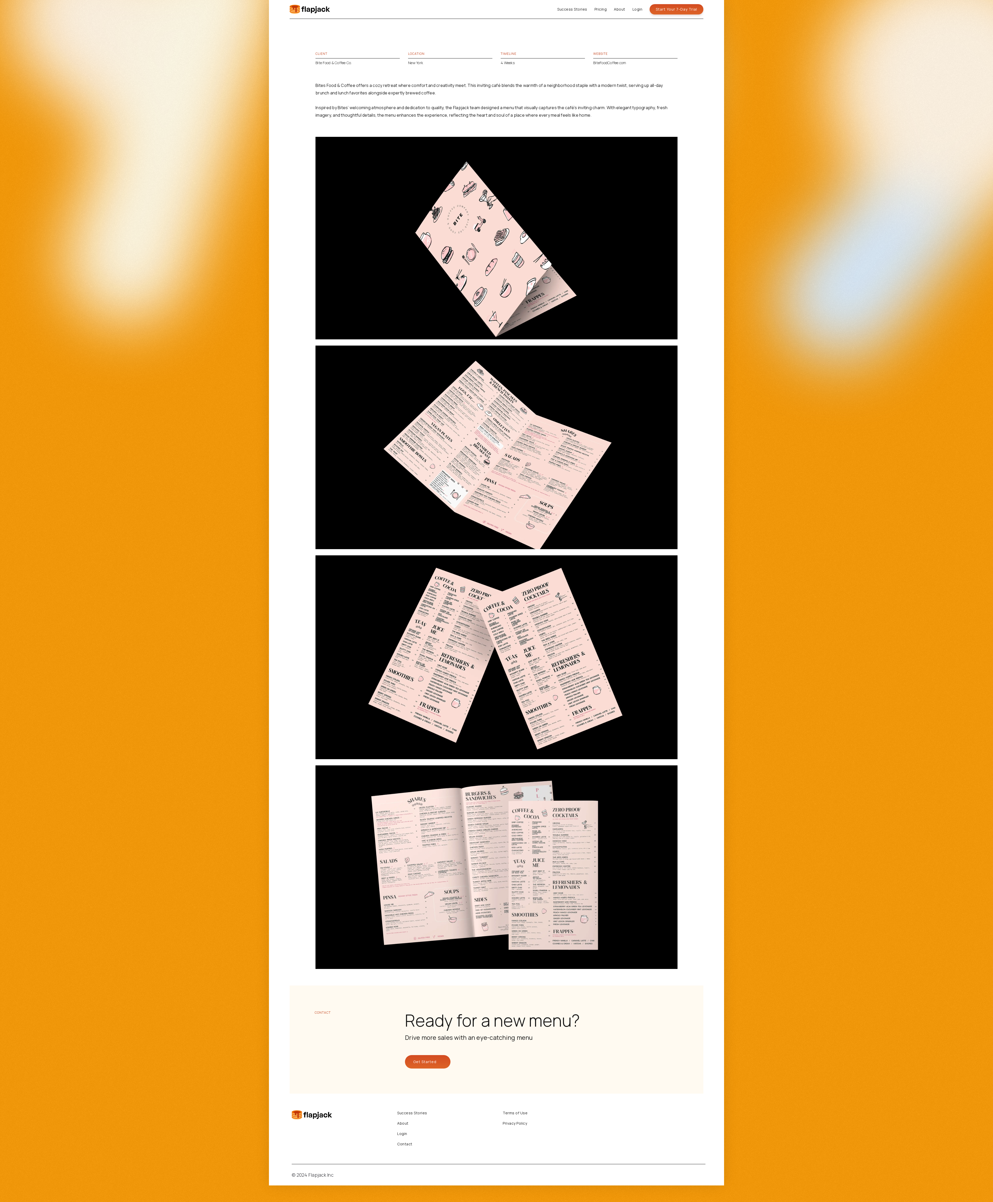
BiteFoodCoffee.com (609, 63)
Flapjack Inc (321, 1175)
